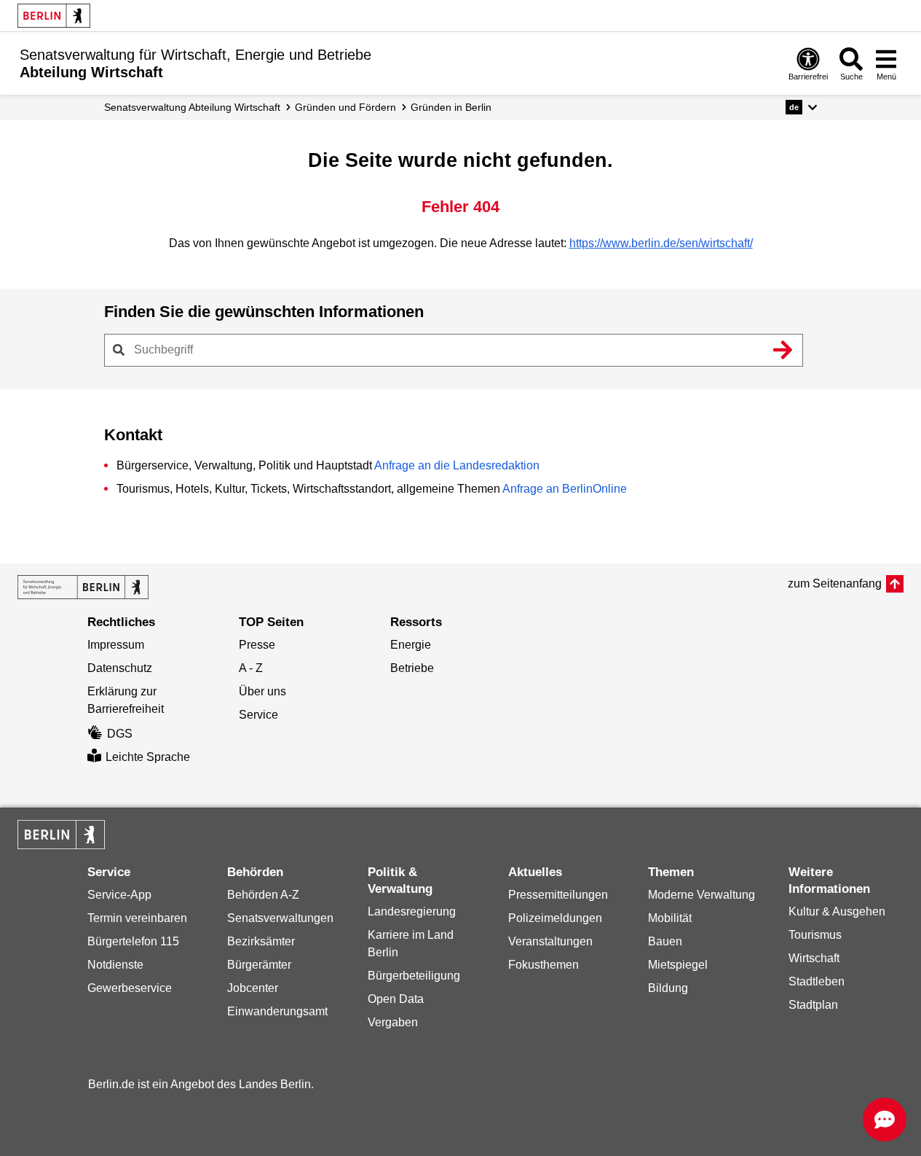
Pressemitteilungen (558, 895)
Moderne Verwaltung (701, 895)
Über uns (262, 691)
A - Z (251, 668)
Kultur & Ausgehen (836, 911)
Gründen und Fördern (345, 107)
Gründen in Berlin (451, 107)
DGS (120, 733)
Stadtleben (816, 981)
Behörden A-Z (263, 895)
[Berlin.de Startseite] (53, 16)
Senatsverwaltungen (280, 918)
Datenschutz (119, 668)
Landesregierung (412, 911)
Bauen (665, 941)
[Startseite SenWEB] (83, 587)
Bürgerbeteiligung (414, 975)
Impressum (115, 644)
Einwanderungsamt (277, 1011)
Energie (410, 644)
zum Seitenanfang (835, 583)
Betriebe (412, 668)
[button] (801, 107)
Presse (257, 644)
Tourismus (815, 935)
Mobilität (670, 918)
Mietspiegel (678, 964)
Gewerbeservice (129, 988)
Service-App (119, 895)
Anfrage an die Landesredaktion (456, 465)
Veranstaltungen (550, 941)
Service (258, 714)
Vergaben (393, 1022)
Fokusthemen (543, 964)
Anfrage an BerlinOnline (564, 489)
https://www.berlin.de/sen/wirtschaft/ (661, 243)
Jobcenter (252, 988)
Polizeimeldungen (555, 918)
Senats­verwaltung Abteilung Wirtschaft (192, 107)
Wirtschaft (813, 958)
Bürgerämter (259, 964)
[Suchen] (783, 350)
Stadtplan (813, 1005)
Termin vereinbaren (137, 918)
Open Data (396, 999)
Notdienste (115, 964)
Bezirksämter (261, 941)
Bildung (668, 988)
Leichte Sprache (148, 757)
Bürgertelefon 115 (133, 941)
